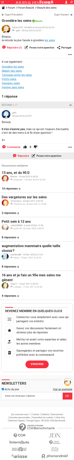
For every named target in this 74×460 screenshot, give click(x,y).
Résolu (39, 21)
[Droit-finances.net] (54, 442)
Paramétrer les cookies (43, 417)
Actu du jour (11, 389)
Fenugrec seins (11, 83)
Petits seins (9, 79)
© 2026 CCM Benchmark (53, 420)
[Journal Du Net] (54, 435)
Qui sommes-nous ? (20, 414)
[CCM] (19, 435)
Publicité (45, 414)
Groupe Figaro (33, 420)
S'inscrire (37, 364)
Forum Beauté (26, 7)
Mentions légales (17, 420)
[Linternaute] (19, 442)
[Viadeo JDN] (54, 449)
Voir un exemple (62, 389)
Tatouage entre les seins (17, 75)
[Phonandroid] (54, 456)
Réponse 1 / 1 (10, 105)
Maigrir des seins (12, 71)
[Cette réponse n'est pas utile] (35, 147)
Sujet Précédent (14, 14)
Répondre (23, 155)
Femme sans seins (13, 87)
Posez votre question (41, 47)
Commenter (14, 147)
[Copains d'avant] (19, 449)
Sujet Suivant (61, 14)
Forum (11, 7)
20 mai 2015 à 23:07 (31, 30)
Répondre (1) (14, 47)
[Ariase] (19, 456)
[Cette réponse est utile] (25, 147)
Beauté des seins (47, 7)
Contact (35, 414)
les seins (50, 40)
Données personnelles (19, 417)
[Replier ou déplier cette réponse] (70, 105)
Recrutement (57, 414)
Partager (66, 47)
